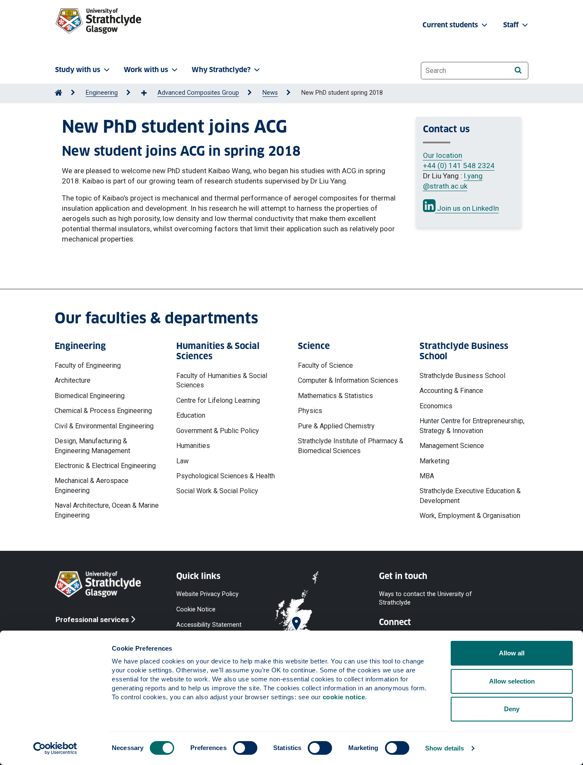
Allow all (512, 653)
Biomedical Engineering (90, 396)
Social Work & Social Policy (217, 491)
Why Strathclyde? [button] (221, 69)
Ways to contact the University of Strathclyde (425, 598)
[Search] (518, 70)
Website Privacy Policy (207, 593)
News (270, 92)
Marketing (434, 461)
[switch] (245, 748)
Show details (444, 748)
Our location (442, 155)
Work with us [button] (146, 69)
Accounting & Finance (451, 391)
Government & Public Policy (217, 431)
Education (190, 415)
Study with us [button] (77, 69)
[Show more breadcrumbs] (148, 93)
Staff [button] (511, 24)
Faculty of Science (325, 365)
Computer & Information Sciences (348, 380)
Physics (310, 411)
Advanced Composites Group (198, 92)
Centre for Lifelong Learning (218, 400)
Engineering (102, 92)
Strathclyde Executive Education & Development (470, 495)
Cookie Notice (196, 609)
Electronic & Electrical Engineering (105, 466)
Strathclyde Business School (462, 376)
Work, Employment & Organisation (470, 516)
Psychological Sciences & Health (225, 476)
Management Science (452, 446)
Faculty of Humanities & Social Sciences (221, 380)
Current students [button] (451, 24)
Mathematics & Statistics (335, 396)
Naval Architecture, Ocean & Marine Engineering (107, 510)
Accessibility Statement (209, 624)
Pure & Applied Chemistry (336, 426)
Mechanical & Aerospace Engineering (91, 485)
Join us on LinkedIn (467, 208)
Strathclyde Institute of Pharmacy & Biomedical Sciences (350, 445)
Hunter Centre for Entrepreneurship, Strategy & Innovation (472, 425)
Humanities (193, 446)
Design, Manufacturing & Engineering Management (92, 445)
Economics (436, 406)
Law (182, 461)
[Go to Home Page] (58, 92)
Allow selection (512, 681)
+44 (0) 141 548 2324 (459, 165)
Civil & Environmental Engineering (104, 426)
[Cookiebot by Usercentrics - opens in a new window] (55, 748)
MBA (427, 476)
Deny (511, 709)
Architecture (72, 380)
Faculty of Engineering (88, 365)
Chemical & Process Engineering (103, 411)
